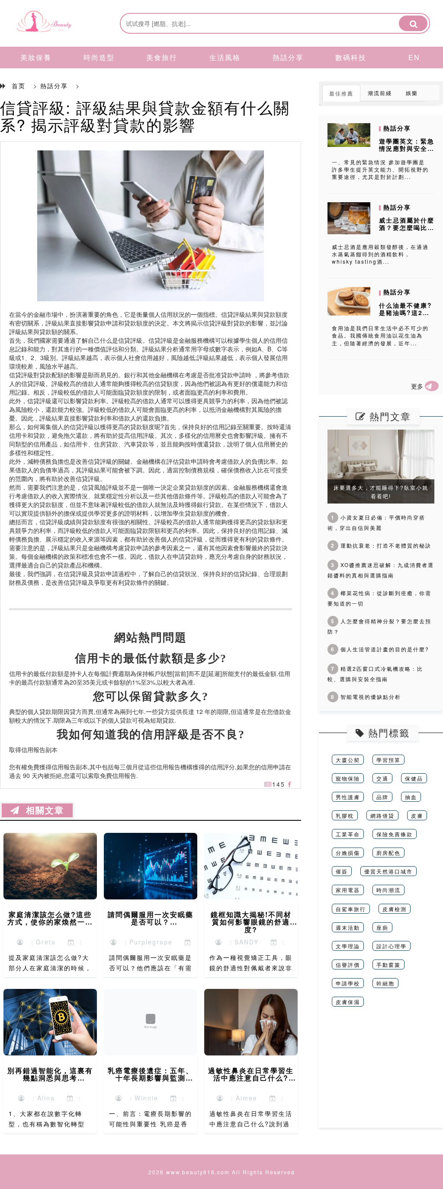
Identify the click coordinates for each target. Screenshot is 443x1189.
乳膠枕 (345, 815)
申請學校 (348, 983)
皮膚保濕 (348, 1001)
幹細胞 (385, 983)
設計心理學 (391, 946)
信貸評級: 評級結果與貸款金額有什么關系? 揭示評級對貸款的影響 (145, 115)
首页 (19, 85)
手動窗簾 (388, 964)
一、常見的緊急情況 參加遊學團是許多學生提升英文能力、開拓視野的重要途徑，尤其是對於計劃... (380, 169)
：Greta (40, 941)
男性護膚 (348, 796)
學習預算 (388, 759)
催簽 (342, 871)
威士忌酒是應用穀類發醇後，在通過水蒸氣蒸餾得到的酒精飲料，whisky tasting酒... (380, 254)
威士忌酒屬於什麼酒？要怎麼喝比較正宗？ (406, 227)
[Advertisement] (381, 1074)
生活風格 (225, 57)
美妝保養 (35, 57)
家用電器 (348, 889)
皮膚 (417, 815)
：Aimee (240, 1097)
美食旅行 (161, 57)
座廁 (382, 927)
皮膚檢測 (394, 908)
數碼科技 (350, 57)
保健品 (414, 778)
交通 (382, 778)
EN (414, 57)
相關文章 (42, 810)
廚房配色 (388, 852)
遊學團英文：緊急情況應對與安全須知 (406, 148)
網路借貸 (382, 815)
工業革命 (348, 834)
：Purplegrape (145, 941)
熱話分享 (288, 57)
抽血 (411, 796)
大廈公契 (348, 759)
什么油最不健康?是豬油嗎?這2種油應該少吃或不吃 (406, 312)
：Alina (40, 1097)
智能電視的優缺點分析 (366, 696)
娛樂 (412, 92)
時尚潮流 (388, 889)
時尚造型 (99, 57)
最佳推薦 (341, 93)
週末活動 (348, 927)
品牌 (382, 796)
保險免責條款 (394, 834)
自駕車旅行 (351, 908)
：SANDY (240, 941)
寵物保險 (348, 778)
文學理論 (348, 946)
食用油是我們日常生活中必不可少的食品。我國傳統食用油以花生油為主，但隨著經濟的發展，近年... (380, 335)
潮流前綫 (380, 92)
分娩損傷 (348, 852)
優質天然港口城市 (388, 871)
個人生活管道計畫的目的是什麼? (380, 649)
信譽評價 (348, 964)
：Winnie (140, 1097)
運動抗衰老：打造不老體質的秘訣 (381, 545)
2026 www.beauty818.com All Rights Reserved (221, 1172)
